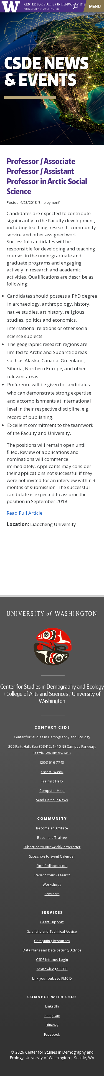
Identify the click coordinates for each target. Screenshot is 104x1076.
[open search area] (75, 6)
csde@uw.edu (52, 772)
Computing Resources (52, 940)
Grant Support (52, 922)
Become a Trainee (52, 837)
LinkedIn (52, 1006)
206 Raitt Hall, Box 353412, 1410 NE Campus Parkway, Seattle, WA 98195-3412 (52, 749)
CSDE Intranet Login (52, 959)
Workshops (52, 884)
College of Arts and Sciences (37, 693)
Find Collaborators (52, 865)
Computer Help (52, 790)
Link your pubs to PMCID (52, 978)
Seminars (52, 894)
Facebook (52, 1034)
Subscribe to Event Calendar (52, 856)
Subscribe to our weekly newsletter (52, 847)
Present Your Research (52, 875)
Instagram (52, 1015)
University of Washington (11, 6)
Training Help (52, 781)
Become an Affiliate (52, 828)
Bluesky (52, 1025)
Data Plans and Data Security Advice (52, 950)
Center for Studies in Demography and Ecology (52, 686)
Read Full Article (24, 513)
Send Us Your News (52, 800)
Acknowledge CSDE (52, 969)
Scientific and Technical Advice (52, 931)
